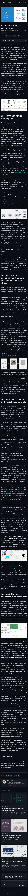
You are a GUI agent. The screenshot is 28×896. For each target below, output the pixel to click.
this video (14, 259)
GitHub (9, 785)
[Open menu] (26, 2)
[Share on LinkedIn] (16, 36)
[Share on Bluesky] (19, 36)
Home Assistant (15, 87)
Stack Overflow (20, 893)
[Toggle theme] (22, 2)
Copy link (9, 35)
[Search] (19, 2)
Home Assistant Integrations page (12, 568)
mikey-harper (6, 2)
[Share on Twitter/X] (14, 36)
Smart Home (4, 33)
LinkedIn (14, 785)
